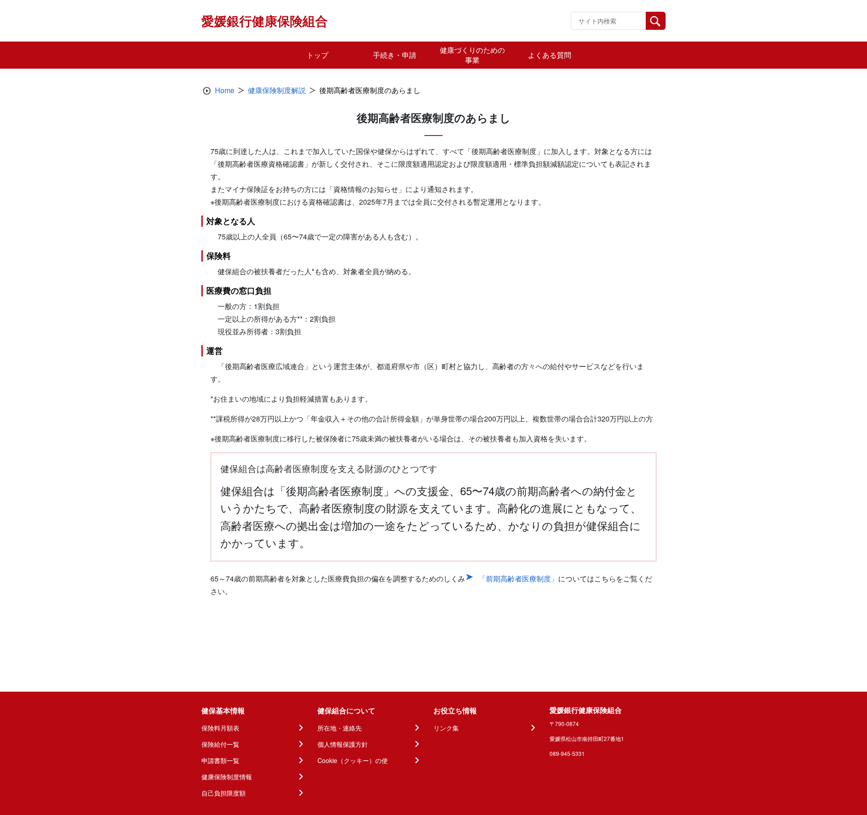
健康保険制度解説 (277, 90)
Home (224, 90)
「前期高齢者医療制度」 (518, 578)
